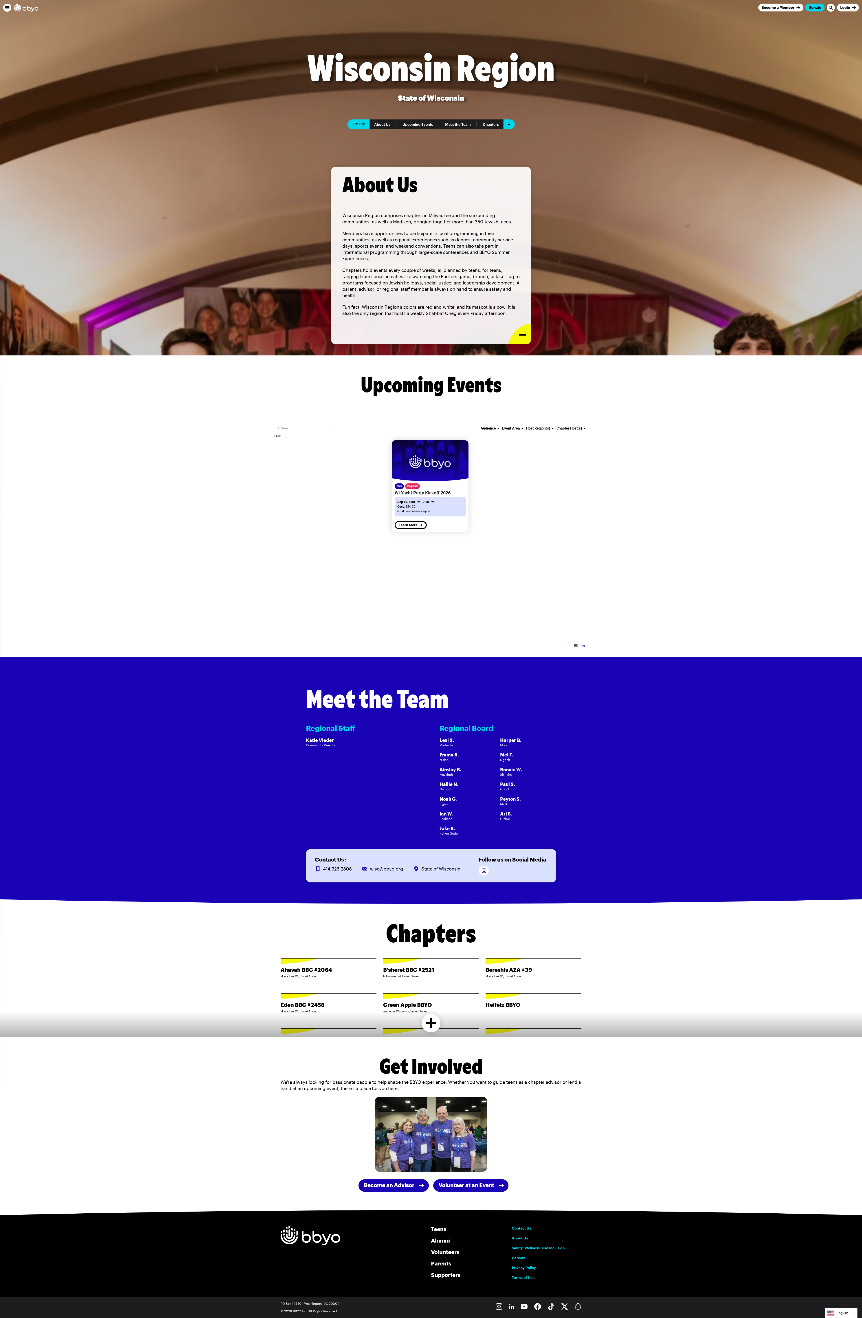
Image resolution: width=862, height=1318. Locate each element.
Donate (815, 7)
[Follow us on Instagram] (484, 871)
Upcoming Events (417, 124)
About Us (382, 124)
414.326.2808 (337, 868)
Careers (519, 1258)
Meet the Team (458, 124)
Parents (441, 1263)
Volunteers (445, 1252)
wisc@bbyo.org (386, 868)
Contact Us (521, 1228)
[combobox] (841, 1313)
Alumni (440, 1240)
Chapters (491, 124)
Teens (438, 1229)
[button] (7, 8)
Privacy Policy (524, 1267)
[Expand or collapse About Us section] (519, 334)
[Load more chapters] (431, 1023)
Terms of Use (523, 1277)
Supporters (445, 1275)
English (842, 1313)
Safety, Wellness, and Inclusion (538, 1248)
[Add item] (509, 124)
